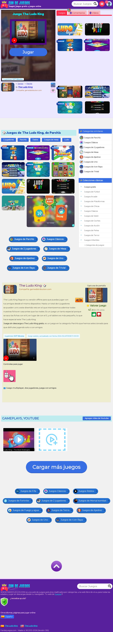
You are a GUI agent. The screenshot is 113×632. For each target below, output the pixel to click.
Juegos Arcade (90, 197)
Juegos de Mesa (91, 152)
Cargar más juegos (56, 467)
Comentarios (78, 13)
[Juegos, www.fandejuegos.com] (15, 4)
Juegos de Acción (92, 226)
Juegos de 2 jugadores (94, 147)
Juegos (61, 13)
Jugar (28, 52)
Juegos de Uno (91, 162)
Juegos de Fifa (28, 491)
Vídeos (94, 13)
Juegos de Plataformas (94, 201)
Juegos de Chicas (91, 206)
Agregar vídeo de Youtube (97, 418)
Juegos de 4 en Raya (93, 167)
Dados (35, 140)
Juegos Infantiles (91, 240)
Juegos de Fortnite (18, 500)
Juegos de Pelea (91, 230)
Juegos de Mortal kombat (92, 500)
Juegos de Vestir (91, 216)
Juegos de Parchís (92, 138)
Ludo (66, 140)
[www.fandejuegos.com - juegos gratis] (15, 587)
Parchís (23, 140)
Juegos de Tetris (60, 510)
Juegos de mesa (51, 140)
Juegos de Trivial (91, 172)
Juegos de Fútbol (92, 192)
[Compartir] (53, 85)
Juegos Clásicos (91, 142)
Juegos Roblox (86, 491)
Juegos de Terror (91, 235)
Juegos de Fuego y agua (26, 510)
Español (9, 617)
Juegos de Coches (92, 221)
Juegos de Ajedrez (92, 157)
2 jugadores (8, 140)
